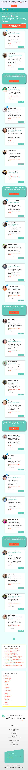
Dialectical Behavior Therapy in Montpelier (13, 665)
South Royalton (8, 696)
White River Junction (9, 701)
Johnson (6, 685)
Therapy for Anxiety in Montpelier (11, 648)
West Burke (7, 699)
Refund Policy (14, 735)
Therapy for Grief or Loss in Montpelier (12, 660)
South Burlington (8, 695)
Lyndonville (7, 687)
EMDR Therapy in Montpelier (10, 664)
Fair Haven (7, 681)
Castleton (7, 675)
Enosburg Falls (8, 678)
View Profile (21, 47)
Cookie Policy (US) (17, 2)
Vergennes (7, 698)
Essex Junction (8, 679)
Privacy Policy (14, 733)
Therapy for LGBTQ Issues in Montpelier (13, 657)
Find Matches (14, 81)
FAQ (14, 730)
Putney (6, 692)
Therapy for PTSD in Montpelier (11, 653)
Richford (6, 693)
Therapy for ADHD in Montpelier (11, 651)
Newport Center (8, 690)
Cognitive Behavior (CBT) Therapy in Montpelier (14, 662)
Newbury (6, 689)
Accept (14, 5)
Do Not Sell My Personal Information (14, 738)
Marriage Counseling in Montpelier (11, 654)
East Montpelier (8, 676)
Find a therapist (14, 742)
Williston (6, 702)
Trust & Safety (14, 732)
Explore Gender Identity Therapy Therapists (14, 26)
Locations (14, 745)
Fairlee (6, 682)
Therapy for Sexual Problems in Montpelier (13, 656)
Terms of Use (14, 736)
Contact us (14, 728)
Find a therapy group (14, 744)
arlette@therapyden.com (14, 729)
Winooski (6, 704)
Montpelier (4, 13)
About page (21, 720)
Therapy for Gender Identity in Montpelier (13, 659)
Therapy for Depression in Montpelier (12, 650)
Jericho (6, 684)
